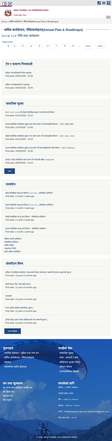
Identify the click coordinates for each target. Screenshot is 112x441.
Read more (7, 42)
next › (88, 46)
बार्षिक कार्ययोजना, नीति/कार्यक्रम (19, 357)
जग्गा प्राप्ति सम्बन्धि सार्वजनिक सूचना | (19, 308)
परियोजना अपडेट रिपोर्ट (70, 362)
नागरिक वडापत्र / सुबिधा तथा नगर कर (21, 353)
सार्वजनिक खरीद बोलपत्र (15, 366)
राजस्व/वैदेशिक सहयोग (69, 371)
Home (4, 21)
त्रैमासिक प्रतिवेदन (46, 193)
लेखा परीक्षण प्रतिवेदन (12, 251)
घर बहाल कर (8, 391)
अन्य (9, 171)
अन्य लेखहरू (12, 331)
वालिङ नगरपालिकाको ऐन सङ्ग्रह (17, 84)
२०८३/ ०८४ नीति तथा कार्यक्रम (20, 36)
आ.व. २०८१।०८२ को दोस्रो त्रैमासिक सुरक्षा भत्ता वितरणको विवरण (29, 112)
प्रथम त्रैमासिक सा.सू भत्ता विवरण (17, 228)
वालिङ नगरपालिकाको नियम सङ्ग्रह (18, 73)
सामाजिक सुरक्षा (66, 353)
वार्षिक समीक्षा (9, 245)
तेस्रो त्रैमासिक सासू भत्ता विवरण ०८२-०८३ (21, 205)
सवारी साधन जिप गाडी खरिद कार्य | (18, 284)
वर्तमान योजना (66, 366)
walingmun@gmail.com (98, 411)
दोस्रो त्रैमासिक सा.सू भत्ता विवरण (17, 216)
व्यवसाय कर (8, 395)
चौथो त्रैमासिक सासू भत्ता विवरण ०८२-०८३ (21, 193)
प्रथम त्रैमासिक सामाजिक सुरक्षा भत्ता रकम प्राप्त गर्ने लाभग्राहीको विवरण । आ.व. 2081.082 (39, 124)
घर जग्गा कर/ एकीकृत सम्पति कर (17, 387)
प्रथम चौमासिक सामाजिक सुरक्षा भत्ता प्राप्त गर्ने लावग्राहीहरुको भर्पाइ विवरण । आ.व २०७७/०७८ (40, 148)
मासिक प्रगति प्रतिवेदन (12, 239)
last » (100, 46)
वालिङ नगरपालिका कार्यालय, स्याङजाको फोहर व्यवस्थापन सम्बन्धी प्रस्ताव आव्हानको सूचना (38, 272)
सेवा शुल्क (7, 400)
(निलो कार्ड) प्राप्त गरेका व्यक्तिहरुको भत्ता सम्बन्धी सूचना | (26, 319)
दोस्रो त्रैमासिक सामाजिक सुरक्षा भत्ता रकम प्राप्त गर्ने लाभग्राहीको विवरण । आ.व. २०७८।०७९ (39, 136)
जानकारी (8, 296)
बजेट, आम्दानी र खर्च (69, 357)
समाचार (7, 362)
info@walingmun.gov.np (75, 411)
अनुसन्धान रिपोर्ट (10, 248)
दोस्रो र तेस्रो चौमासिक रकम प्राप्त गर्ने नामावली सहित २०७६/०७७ (29, 159)
